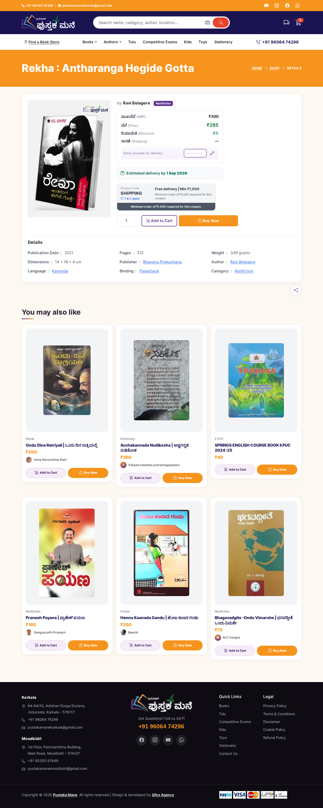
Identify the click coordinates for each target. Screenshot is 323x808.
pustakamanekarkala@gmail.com (87, 5)
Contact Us (228, 753)
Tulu (132, 42)
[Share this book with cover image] (296, 290)
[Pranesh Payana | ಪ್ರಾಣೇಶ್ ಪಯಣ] (67, 575)
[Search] (221, 22)
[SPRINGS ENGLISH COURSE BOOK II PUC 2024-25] (256, 402)
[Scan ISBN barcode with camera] (207, 22)
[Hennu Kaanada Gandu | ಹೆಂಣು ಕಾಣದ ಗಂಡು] (161, 575)
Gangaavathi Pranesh (49, 632)
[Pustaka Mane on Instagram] (155, 740)
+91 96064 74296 (39, 5)
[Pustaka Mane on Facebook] (141, 740)
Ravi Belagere (242, 261)
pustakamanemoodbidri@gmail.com (57, 768)
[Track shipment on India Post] (286, 22)
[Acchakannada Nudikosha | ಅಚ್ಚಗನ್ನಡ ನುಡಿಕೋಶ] (161, 406)
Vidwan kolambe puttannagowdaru (154, 465)
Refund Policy (274, 737)
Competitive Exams (160, 42)
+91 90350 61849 (43, 760)
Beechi (133, 632)
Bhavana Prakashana (162, 261)
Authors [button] (111, 42)
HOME (257, 68)
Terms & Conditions (279, 714)
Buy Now (211, 220)
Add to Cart (162, 220)
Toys (203, 42)
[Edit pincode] (212, 153)
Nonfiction (163, 103)
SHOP (274, 68)
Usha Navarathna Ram (50, 460)
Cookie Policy (274, 729)
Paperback (149, 271)
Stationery (223, 42)
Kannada (60, 271)
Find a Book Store (44, 42)
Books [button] (88, 42)
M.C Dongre (231, 637)
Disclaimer (271, 721)
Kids (188, 42)
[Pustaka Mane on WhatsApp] (181, 740)
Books (224, 706)
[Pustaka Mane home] (48, 22)
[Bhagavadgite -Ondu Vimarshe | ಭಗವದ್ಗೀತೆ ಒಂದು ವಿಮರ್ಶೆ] (256, 578)
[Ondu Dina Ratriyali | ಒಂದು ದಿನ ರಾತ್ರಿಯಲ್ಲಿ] (67, 403)
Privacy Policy (274, 706)
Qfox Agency (163, 795)
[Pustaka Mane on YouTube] (168, 740)
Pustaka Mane (65, 795)
